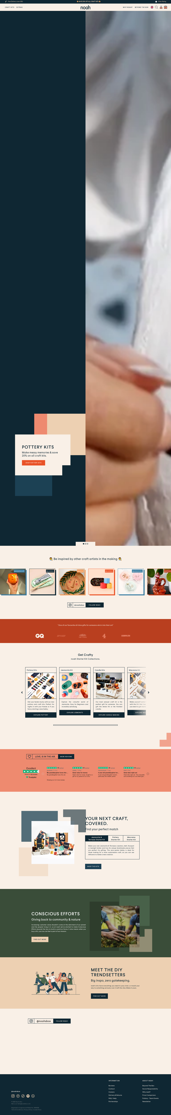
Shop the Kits (93, 866)
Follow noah (62, 1021)
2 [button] (85, 543)
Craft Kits (9, 7)
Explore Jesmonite (75, 712)
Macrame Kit (134, 670)
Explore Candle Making (109, 715)
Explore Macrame (143, 712)
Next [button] (149, 692)
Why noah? (128, 7)
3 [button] (87, 543)
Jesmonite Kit (67, 670)
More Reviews (66, 756)
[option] (85, 457)
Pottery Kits (32, 670)
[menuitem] (9, 7)
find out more (40, 939)
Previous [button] (22, 692)
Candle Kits (100, 670)
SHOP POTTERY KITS (33, 463)
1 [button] (83, 543)
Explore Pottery (41, 715)
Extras (19, 7)
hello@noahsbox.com (24, 1104)
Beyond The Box (142, 7)
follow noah (94, 605)
